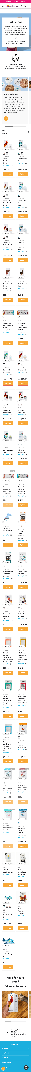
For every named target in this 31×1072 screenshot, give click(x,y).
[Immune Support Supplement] (8, 685)
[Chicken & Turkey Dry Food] (8, 599)
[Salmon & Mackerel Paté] (22, 435)
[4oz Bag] (22, 526)
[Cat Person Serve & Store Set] (8, 517)
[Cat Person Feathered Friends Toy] (22, 897)
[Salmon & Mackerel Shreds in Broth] (22, 228)
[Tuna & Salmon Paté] (8, 435)
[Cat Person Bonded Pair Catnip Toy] (22, 858)
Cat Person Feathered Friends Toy (21, 911)
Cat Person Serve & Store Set (7, 531)
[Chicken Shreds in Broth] (8, 144)
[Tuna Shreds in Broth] (22, 144)
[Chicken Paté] (22, 355)
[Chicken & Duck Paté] (22, 396)
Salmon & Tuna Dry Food (22, 573)
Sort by (4, 130)
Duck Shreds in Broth (23, 285)
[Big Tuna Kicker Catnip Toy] (8, 940)
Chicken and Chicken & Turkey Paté (7, 489)
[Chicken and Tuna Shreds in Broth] (8, 312)
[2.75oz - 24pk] (22, 153)
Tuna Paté (6, 370)
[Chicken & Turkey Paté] (8, 396)
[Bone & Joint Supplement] (22, 685)
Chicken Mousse (20, 744)
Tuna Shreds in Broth (23, 160)
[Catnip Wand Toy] (8, 897)
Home (3, 11)
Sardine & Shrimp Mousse (8, 826)
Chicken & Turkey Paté (7, 411)
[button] (28, 6)
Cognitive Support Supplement (7, 742)
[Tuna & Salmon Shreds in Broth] (22, 186)
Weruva (8, 1067)
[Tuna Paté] (8, 355)
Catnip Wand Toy (7, 916)
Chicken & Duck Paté (21, 411)
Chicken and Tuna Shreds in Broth (8, 325)
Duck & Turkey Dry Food (22, 615)
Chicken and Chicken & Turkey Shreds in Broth (22, 326)
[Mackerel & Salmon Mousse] (22, 814)
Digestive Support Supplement (7, 655)
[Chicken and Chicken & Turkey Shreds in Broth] (22, 312)
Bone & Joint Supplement (22, 697)
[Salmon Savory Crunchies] (8, 557)
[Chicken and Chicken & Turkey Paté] (8, 475)
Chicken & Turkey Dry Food (6, 616)
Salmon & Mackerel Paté (22, 451)
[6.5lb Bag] (22, 566)
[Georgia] (7, 907)
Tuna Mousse (7, 788)
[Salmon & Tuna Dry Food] (22, 557)
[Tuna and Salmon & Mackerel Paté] (22, 475)
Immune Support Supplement (7, 698)
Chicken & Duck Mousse (22, 786)
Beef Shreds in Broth (8, 285)
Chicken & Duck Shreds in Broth (8, 203)
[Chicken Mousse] (22, 728)
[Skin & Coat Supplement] (22, 641)
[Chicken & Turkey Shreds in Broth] (8, 228)
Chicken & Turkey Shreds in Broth (7, 245)
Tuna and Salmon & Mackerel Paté (22, 489)
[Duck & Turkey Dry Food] (22, 599)
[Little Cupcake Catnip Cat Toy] (8, 858)
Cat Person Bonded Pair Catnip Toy (22, 872)
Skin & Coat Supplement (22, 654)
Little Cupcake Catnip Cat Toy (8, 871)
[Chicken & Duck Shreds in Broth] (8, 186)
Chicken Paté (22, 370)
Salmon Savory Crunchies (8, 573)
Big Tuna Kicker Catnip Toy (7, 954)
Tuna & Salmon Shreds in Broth (23, 203)
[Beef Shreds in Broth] (8, 272)
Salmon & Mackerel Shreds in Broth (21, 246)
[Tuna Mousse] (8, 773)
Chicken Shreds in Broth (6, 161)
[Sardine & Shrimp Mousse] (8, 814)
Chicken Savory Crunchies (21, 534)
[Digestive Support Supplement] (8, 641)
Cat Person (9, 11)
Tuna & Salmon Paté (8, 451)
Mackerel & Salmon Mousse (21, 830)
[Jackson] (10, 907)
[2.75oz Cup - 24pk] (7, 153)
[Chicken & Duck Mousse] (22, 773)
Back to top (14, 1044)
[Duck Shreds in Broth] (22, 272)
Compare (7, 149)
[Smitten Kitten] (4, 910)
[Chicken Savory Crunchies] (22, 517)
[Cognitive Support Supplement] (8, 728)
